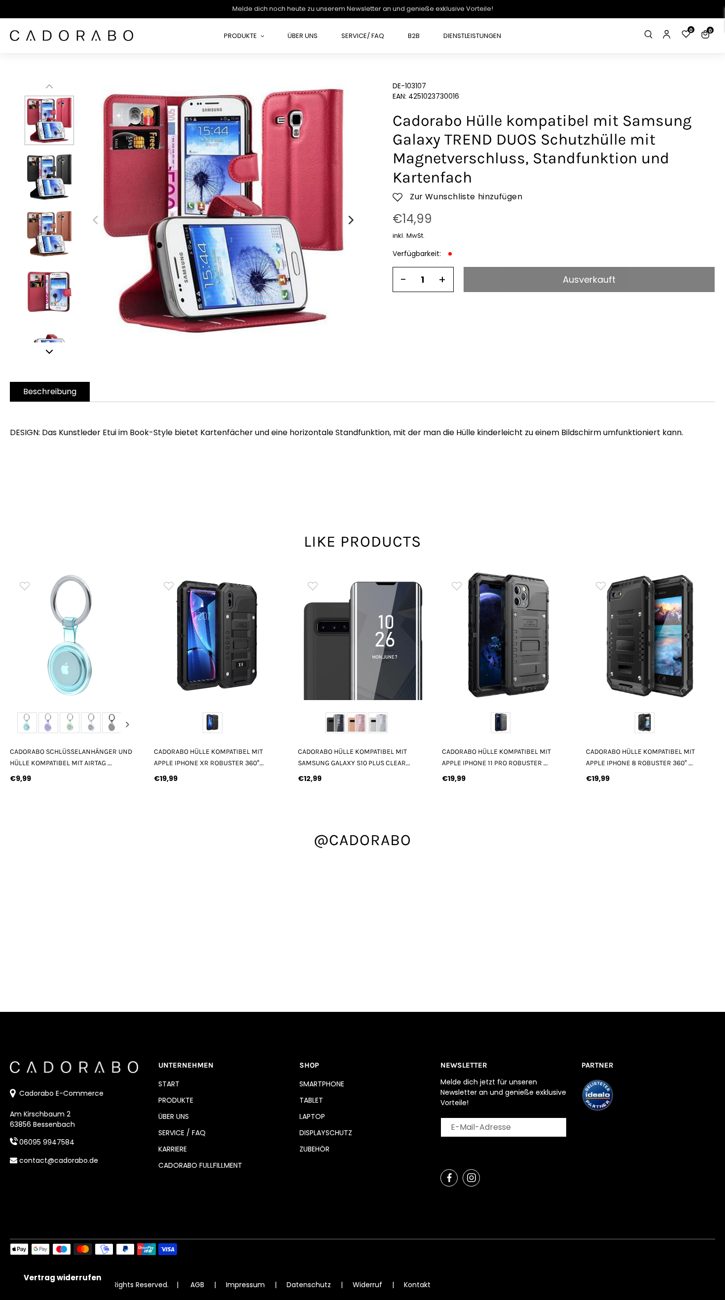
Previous (21, 724)
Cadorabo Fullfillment (200, 1165)
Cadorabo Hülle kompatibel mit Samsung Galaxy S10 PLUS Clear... (354, 757)
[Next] (350, 220)
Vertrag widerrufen (62, 1277)
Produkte (175, 1100)
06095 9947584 (46, 1142)
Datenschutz (310, 1285)
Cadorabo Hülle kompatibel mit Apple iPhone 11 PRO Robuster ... (496, 757)
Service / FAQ (182, 1133)
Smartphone (321, 1084)
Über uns (173, 1116)
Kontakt (417, 1285)
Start (169, 1084)
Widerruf (368, 1285)
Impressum (246, 1285)
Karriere (172, 1149)
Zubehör (314, 1149)
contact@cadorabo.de (58, 1160)
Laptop (312, 1116)
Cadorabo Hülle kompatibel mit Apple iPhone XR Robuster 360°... (209, 757)
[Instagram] (471, 1178)
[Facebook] (449, 1178)
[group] (74, 635)
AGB (197, 1285)
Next (128, 724)
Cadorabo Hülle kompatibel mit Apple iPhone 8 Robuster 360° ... (640, 757)
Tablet (311, 1100)
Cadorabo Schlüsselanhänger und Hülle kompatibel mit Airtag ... (71, 757)
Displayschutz (325, 1133)
